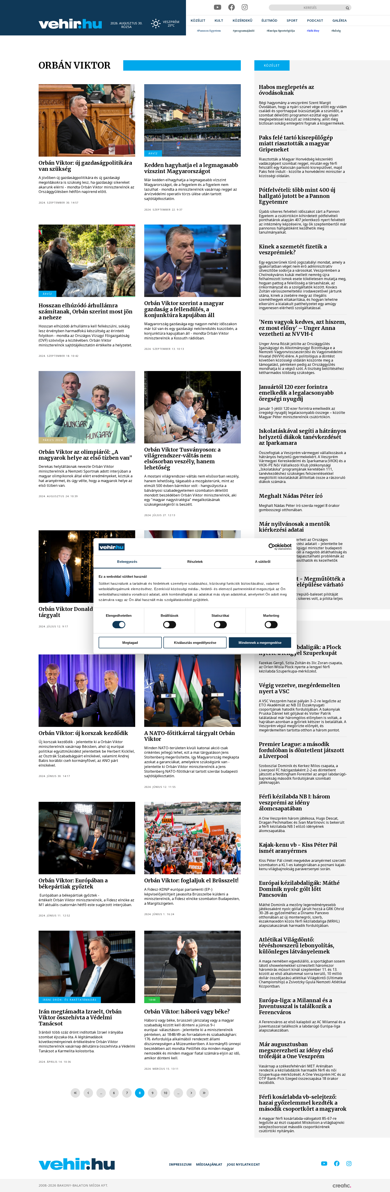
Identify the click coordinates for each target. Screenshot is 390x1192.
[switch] (169, 624)
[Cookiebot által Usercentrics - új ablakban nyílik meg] (272, 546)
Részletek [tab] (195, 562)
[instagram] (245, 7)
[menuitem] (198, 20)
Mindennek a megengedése (260, 643)
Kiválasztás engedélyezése (195, 643)
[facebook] (231, 7)
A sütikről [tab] (262, 562)
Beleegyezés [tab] (127, 562)
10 (165, 1093)
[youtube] (217, 7)
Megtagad (130, 643)
